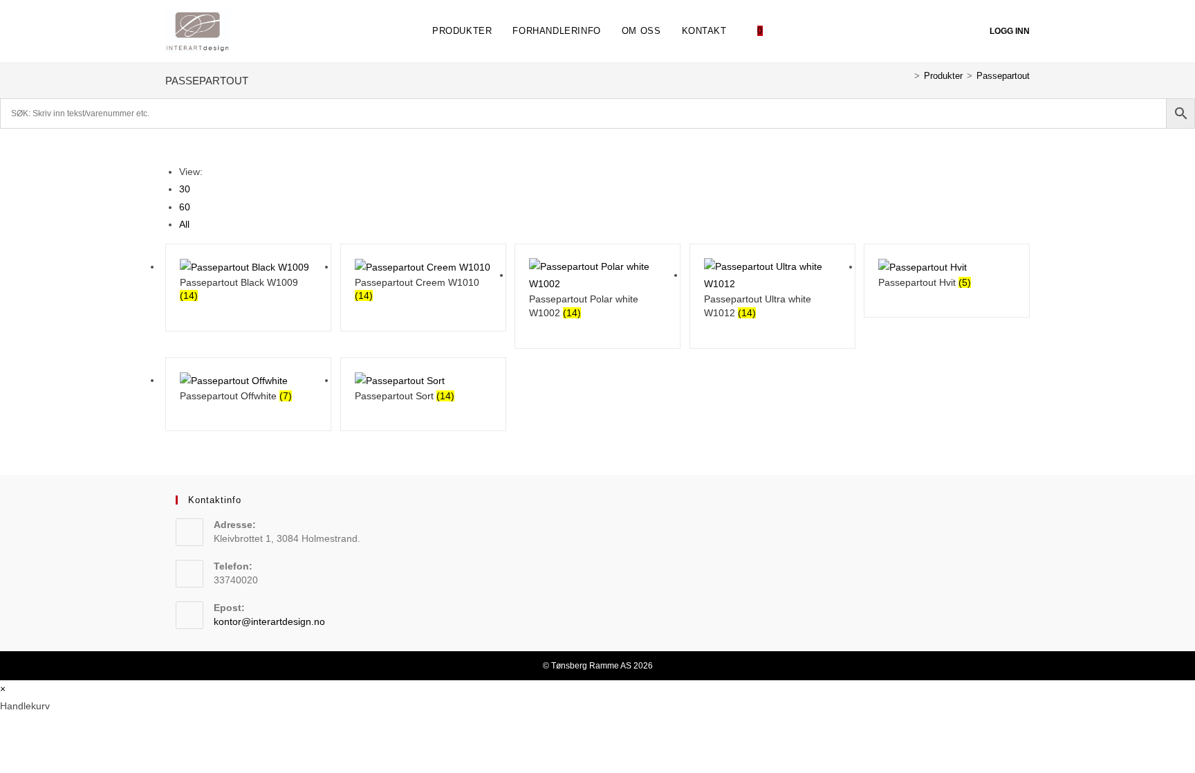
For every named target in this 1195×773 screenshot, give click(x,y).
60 (184, 206)
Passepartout (1003, 76)
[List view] (176, 143)
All (184, 224)
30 (184, 188)
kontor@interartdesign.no (269, 621)
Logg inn (1010, 31)
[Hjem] (906, 76)
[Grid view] (169, 143)
